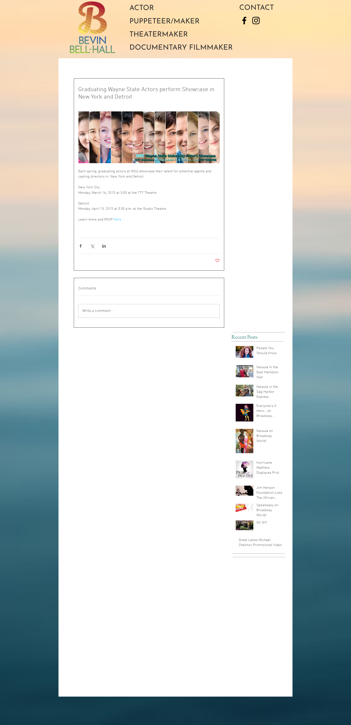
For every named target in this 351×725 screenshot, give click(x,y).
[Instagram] (256, 21)
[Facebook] (244, 21)
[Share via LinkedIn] (104, 246)
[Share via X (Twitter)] (92, 246)
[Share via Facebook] (80, 246)
